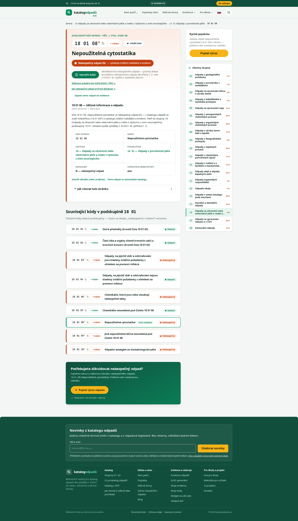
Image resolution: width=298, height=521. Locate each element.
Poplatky (142, 480)
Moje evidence (178, 485)
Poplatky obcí (150, 12)
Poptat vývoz (208, 53)
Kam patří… (131, 12)
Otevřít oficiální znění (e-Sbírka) (88, 179)
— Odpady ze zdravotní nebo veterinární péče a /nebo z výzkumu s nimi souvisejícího (97, 154)
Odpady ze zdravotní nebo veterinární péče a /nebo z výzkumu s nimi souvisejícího (121, 23)
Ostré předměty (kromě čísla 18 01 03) (125, 229)
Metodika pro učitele (215, 480)
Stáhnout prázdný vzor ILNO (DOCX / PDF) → (93, 83)
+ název (114, 43)
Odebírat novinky (213, 448)
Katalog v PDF (112, 485)
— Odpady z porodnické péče (148, 151)
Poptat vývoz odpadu (92, 390)
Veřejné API (177, 500)
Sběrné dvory (170, 12)
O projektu (209, 485)
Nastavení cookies (173, 512)
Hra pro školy (211, 475)
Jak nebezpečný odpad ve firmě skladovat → (93, 89)
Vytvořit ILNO (87, 74)
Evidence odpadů (180, 475)
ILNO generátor (179, 480)
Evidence (188, 12)
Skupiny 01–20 (113, 475)
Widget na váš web (181, 495)
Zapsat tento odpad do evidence (92, 95)
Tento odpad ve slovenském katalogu (127, 179)
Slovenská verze (138, 512)
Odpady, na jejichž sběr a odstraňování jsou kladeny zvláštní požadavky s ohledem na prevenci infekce (128, 260)
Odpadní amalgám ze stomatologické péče (130, 349)
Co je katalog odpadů (116, 480)
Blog (140, 499)
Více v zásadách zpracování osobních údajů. (208, 455)
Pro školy (205, 12)
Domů (69, 23)
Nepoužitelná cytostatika (120, 322)
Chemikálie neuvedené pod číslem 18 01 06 (128, 310)
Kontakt (208, 490)
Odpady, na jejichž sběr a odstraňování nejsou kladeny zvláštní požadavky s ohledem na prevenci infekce (130, 279)
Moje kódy (176, 490)
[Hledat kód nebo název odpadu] (228, 12)
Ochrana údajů (155, 512)
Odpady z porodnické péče (187, 23)
